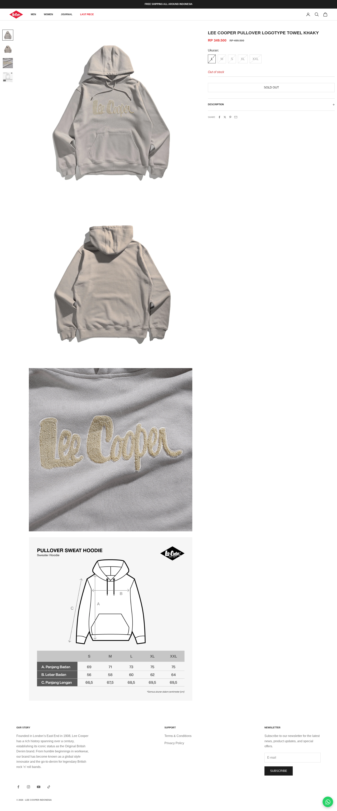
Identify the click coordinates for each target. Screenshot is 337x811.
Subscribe (278, 770)
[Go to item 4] (7, 77)
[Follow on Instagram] (28, 787)
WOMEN (48, 14)
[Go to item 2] (7, 49)
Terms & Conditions (178, 736)
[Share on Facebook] (219, 117)
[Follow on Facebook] (18, 787)
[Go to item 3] (7, 63)
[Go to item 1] (7, 35)
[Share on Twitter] (224, 117)
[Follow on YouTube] (39, 787)
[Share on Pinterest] (230, 117)
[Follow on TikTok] (49, 787)
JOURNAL (66, 14)
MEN (33, 14)
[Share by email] (235, 117)
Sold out (271, 87)
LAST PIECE (87, 14)
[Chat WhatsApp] (328, 802)
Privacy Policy (174, 743)
